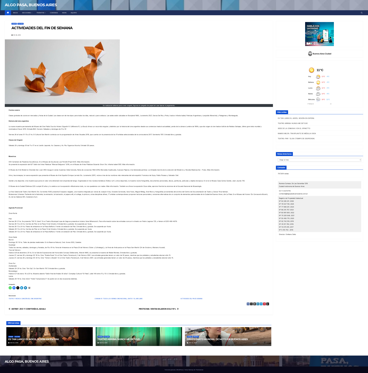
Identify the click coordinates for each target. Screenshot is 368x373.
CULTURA (20, 23)
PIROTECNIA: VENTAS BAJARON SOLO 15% (157, 309)
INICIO (15, 13)
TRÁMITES (41, 13)
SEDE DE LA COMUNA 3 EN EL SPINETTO (294, 128)
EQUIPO (74, 13)
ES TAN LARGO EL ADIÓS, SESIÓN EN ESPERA (33, 339)
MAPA (64, 13)
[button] (361, 13)
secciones (26, 13)
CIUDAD (14, 23)
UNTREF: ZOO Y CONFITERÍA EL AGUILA (28, 309)
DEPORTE (195, 336)
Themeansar (199, 370)
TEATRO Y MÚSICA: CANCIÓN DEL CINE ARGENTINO (25, 298)
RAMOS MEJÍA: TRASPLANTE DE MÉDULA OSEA (297, 133)
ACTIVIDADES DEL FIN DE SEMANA (191, 298)
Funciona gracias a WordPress (174, 370)
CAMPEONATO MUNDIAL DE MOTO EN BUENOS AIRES (217, 339)
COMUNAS (54, 13)
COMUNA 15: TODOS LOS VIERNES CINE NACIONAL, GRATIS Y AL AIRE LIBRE (119, 298)
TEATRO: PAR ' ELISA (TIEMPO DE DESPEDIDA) (296, 139)
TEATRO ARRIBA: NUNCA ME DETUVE (119, 339)
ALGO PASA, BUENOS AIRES (31, 4)
